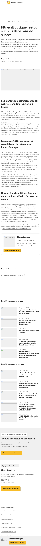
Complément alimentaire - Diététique (13, 275)
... (3, 22)
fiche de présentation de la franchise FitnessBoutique (16, 228)
